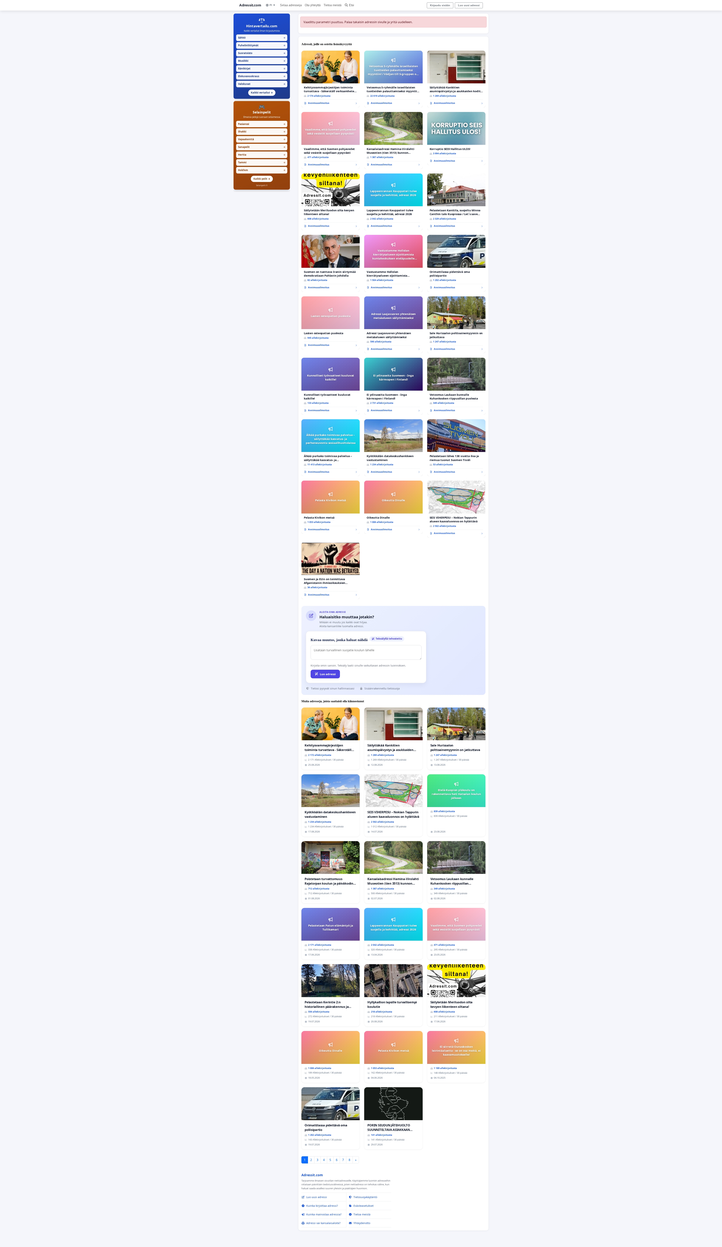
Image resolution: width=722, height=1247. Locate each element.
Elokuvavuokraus (261, 76)
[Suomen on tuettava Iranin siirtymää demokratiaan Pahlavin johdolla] (330, 263)
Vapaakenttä (261, 139)
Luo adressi (328, 674)
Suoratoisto (261, 53)
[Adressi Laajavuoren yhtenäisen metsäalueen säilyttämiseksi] (393, 324)
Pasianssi (261, 124)
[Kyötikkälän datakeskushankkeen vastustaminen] (393, 447)
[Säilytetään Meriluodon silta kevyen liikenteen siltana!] (330, 202)
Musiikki (261, 60)
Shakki (261, 131)
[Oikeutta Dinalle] (393, 507)
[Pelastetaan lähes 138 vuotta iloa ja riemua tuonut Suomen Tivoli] (456, 447)
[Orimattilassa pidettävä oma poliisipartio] (456, 263)
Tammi (261, 162)
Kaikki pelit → (261, 178)
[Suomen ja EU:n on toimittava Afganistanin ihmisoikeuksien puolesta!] (330, 570)
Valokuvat (261, 84)
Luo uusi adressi (469, 5)
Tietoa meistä (332, 5)
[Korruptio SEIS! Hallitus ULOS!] (456, 138)
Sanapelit (261, 147)
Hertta (261, 154)
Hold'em (261, 170)
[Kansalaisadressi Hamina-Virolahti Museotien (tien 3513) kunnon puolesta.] (393, 140)
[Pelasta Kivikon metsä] (330, 507)
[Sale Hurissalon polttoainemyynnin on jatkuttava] (456, 324)
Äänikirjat (261, 68)
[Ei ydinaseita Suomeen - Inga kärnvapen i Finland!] (393, 386)
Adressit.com (250, 5)
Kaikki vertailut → (262, 92)
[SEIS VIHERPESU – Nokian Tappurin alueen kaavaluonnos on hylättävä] (456, 509)
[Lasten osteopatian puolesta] (330, 322)
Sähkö (261, 37)
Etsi (351, 5)
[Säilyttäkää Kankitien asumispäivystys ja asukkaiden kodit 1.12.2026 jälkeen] (456, 79)
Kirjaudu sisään (440, 5)
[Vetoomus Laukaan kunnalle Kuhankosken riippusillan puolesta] (456, 386)
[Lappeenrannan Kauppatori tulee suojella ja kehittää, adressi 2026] (393, 202)
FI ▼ (272, 5)
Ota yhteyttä (313, 5)
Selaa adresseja (291, 5)
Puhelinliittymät (261, 45)
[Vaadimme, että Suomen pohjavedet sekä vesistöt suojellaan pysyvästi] (330, 140)
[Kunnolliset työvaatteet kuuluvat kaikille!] (330, 386)
